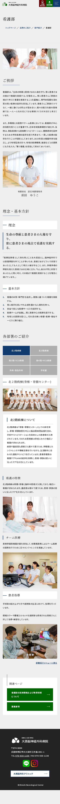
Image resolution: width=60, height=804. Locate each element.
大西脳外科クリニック (23, 773)
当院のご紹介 (25, 27)
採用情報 (49, 5)
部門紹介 (38, 27)
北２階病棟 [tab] (16, 350)
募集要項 (15, 706)
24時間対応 (42, 4)
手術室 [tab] (44, 370)
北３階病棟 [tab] (44, 350)
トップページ (11, 27)
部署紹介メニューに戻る (46, 662)
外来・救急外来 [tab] (16, 370)
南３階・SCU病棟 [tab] (16, 360)
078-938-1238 (22, 755)
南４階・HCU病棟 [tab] (43, 360)
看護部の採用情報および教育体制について (26, 694)
